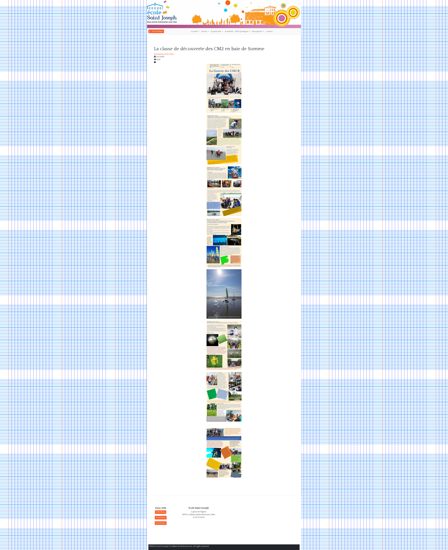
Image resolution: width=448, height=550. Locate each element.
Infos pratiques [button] (242, 31)
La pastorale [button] (216, 31)
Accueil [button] (194, 31)
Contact (269, 31)
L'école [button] (204, 31)
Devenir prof (161, 523)
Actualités (229, 31)
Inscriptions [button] (257, 31)
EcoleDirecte (161, 517)
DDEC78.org (160, 512)
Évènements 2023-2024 (163, 54)
